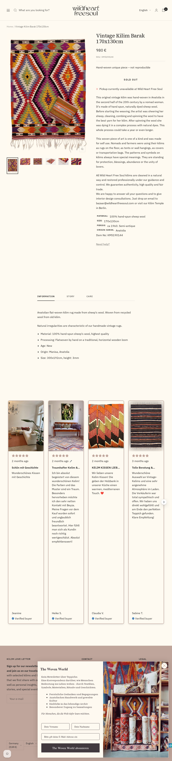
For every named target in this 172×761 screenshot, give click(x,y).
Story (70, 296)
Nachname (77, 720)
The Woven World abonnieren (70, 748)
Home (10, 26)
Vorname (46, 720)
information (46, 296)
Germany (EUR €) (13, 745)
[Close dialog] (164, 666)
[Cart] (163, 10)
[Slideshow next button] (164, 502)
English (143, 10)
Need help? (103, 244)
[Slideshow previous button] (8, 502)
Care (90, 296)
